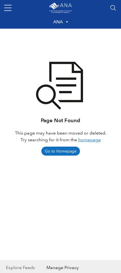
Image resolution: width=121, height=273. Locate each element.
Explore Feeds (20, 267)
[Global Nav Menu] (8, 8)
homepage (89, 139)
